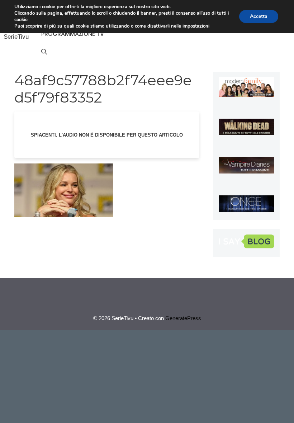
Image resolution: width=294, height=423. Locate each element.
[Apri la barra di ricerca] (44, 52)
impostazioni (195, 26)
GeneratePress (183, 318)
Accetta (258, 16)
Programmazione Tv (72, 34)
